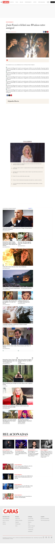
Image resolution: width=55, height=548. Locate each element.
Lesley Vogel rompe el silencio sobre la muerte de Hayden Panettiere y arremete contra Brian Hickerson (23, 467)
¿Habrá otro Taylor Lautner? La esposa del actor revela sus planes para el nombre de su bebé (28, 168)
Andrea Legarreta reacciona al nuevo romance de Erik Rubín (23, 497)
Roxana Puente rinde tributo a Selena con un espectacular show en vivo (8, 453)
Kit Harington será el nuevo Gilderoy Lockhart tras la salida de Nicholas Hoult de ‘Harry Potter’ (33, 453)
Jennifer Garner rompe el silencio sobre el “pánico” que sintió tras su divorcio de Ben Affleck (28, 172)
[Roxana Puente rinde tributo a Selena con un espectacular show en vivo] (8, 444)
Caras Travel (48, 2)
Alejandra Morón (13, 31)
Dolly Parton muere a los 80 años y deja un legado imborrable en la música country (24, 487)
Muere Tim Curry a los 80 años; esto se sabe (21, 176)
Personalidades (41, 2)
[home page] (6, 2)
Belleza (21, 2)
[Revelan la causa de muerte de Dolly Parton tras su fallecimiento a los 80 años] (21, 444)
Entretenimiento (28, 2)
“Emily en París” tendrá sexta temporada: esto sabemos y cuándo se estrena (27, 180)
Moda (17, 2)
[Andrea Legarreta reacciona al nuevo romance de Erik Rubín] (8, 496)
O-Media (30, 516)
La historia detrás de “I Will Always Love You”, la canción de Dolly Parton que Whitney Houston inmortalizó (27, 164)
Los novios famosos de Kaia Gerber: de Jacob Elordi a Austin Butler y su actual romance (27, 184)
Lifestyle (12, 2)
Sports (34, 2)
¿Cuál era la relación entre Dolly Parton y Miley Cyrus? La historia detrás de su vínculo (24, 477)
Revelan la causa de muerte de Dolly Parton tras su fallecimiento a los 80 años (21, 453)
